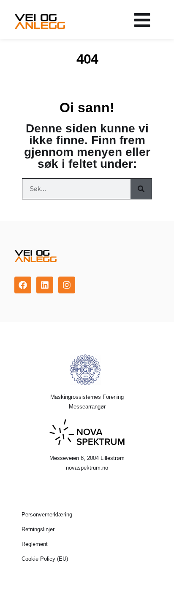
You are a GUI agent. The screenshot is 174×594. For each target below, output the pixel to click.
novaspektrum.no (87, 468)
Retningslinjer (38, 529)
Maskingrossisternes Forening (87, 397)
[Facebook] (22, 285)
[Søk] (141, 189)
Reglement (35, 544)
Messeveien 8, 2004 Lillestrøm (87, 458)
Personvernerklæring (47, 514)
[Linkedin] (44, 285)
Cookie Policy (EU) (45, 559)
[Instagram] (66, 285)
